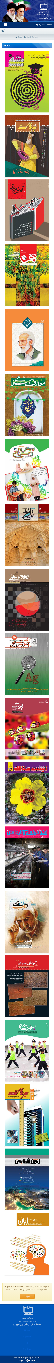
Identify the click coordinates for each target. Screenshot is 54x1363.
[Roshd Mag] (44, 11)
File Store (27, 1349)
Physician (27, 1336)
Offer (27, 1343)
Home (27, 1330)
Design (20, 1360)
